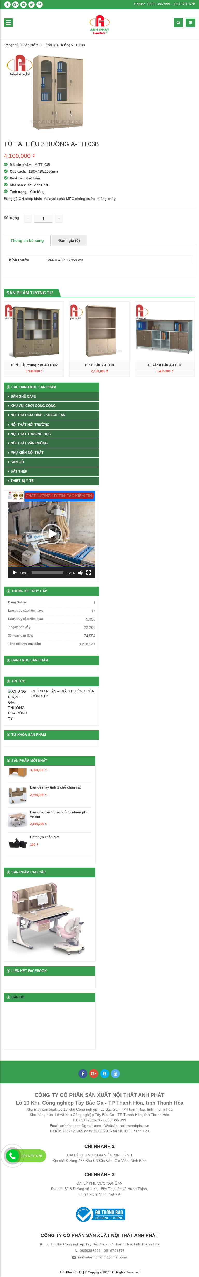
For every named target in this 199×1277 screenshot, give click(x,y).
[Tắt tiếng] (80, 572)
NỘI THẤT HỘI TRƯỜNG (30, 425)
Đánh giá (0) (69, 240)
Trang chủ (11, 45)
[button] (51, 534)
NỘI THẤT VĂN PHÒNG (29, 443)
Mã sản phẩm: (21, 165)
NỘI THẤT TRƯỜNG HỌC (31, 434)
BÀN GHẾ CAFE (23, 396)
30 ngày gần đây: (20, 635)
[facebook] (7, 4)
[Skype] (104, 1073)
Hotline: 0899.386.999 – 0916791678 (164, 4)
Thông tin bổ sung (27, 240)
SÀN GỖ (17, 462)
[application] (51, 534)
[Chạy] (14, 572)
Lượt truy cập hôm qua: (25, 619)
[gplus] (15, 4)
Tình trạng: (18, 192)
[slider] (47, 572)
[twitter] (31, 4)
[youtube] (23, 4)
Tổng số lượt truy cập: (24, 644)
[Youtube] (115, 1073)
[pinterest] (39, 4)
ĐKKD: (55, 1131)
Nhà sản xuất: (21, 185)
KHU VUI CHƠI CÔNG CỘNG (33, 406)
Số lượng (11, 218)
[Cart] (190, 23)
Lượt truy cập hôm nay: (25, 610)
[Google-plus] (93, 1073)
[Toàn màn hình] (88, 572)
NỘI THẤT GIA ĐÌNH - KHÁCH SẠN (38, 415)
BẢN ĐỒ (17, 997)
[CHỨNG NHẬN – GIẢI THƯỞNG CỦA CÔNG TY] (18, 705)
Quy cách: (18, 171)
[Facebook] (82, 1073)
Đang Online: (17, 602)
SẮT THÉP (19, 471)
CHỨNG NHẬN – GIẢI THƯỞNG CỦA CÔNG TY (62, 693)
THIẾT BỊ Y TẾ (22, 481)
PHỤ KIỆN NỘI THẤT (27, 453)
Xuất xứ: (16, 178)
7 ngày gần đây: (19, 627)
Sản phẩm (31, 45)
